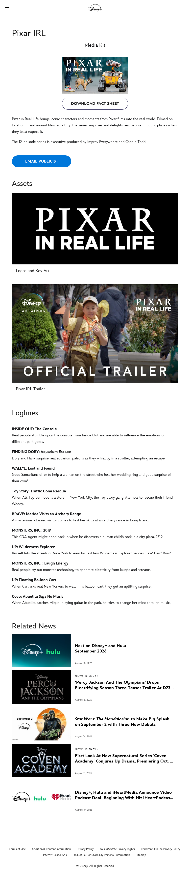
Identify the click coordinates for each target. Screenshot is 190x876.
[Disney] (95, 8)
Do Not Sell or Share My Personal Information (101, 855)
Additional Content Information (51, 849)
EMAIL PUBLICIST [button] (41, 161)
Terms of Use (17, 849)
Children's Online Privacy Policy (160, 849)
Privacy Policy (85, 849)
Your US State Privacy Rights (117, 849)
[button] (7, 8)
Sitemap (141, 855)
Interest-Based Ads (55, 855)
